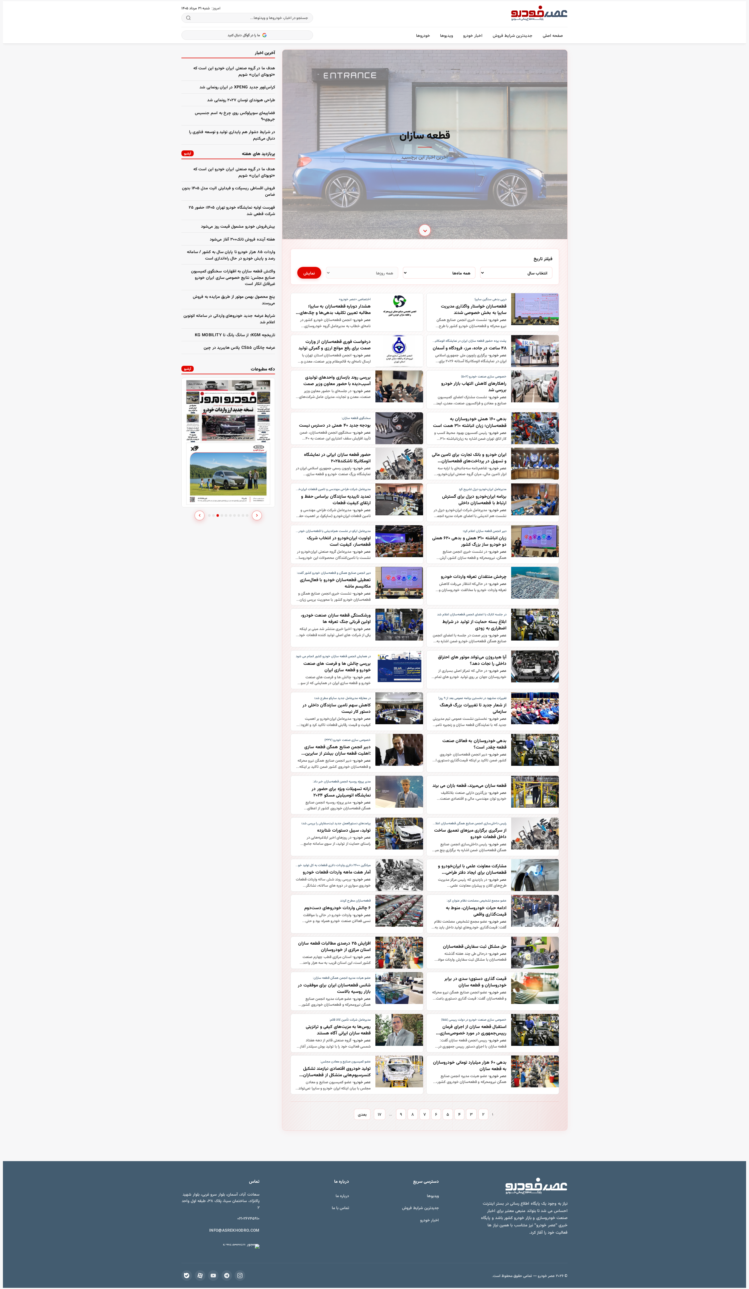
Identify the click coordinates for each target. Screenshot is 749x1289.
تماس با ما (340, 1207)
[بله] (186, 1275)
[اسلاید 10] (247, 515)
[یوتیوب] (213, 1275)
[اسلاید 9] (243, 515)
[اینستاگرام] (240, 1275)
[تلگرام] (226, 1275)
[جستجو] (188, 18)
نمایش (309, 273)
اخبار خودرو (472, 35)
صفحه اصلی (553, 35)
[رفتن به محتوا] (425, 229)
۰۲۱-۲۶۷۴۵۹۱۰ (248, 1218)
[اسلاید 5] (226, 515)
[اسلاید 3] (218, 515)
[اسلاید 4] (222, 515)
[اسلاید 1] (209, 515)
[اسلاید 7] (234, 515)
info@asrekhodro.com (234, 1230)
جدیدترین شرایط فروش (513, 35)
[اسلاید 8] (239, 515)
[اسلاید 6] (230, 515)
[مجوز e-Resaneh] (241, 1246)
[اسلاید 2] (213, 515)
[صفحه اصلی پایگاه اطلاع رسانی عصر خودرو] (539, 14)
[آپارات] (200, 1275)
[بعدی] (257, 516)
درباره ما (342, 1195)
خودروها (423, 35)
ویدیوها (446, 35)
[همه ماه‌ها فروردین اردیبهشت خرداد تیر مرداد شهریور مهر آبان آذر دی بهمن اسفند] (439, 273)
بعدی (362, 1114)
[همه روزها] (362, 273)
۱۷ (380, 1114)
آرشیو (187, 153)
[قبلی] (200, 516)
